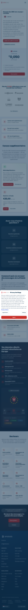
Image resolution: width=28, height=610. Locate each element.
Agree (14, 317)
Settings (24, 312)
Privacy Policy (4, 309)
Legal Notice (5, 312)
